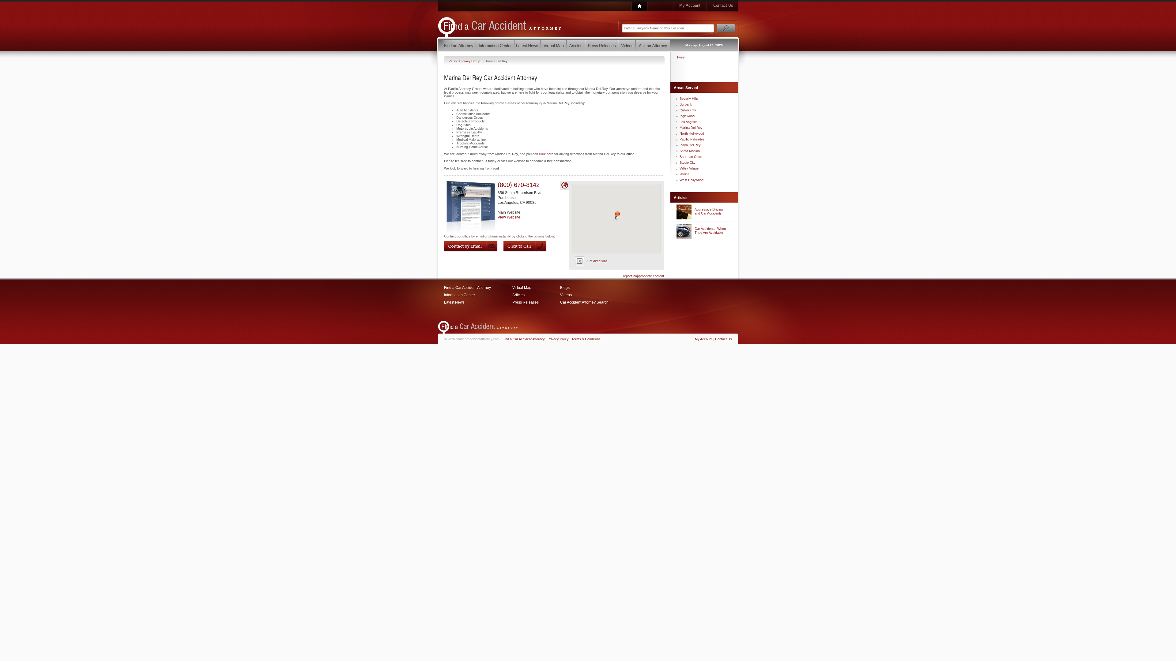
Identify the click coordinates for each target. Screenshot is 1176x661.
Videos (566, 295)
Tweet (681, 57)
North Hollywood (692, 133)
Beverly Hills (689, 98)
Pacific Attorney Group (465, 61)
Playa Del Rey (690, 145)
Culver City (688, 110)
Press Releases (525, 302)
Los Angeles (689, 122)
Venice (684, 174)
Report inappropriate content (643, 276)
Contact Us (723, 5)
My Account (689, 5)
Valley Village (689, 168)
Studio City (687, 162)
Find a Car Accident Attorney (467, 288)
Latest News (454, 302)
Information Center (459, 295)
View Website (509, 217)
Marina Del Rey (691, 127)
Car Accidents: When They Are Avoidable (710, 230)
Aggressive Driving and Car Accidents (709, 211)
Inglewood (687, 116)
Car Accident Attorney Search (584, 302)
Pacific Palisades (692, 139)
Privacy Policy (558, 339)
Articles (518, 295)
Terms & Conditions (586, 339)
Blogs (565, 288)
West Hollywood (691, 180)
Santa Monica (690, 151)
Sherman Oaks (691, 157)
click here (546, 154)
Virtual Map (521, 288)
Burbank (686, 104)
